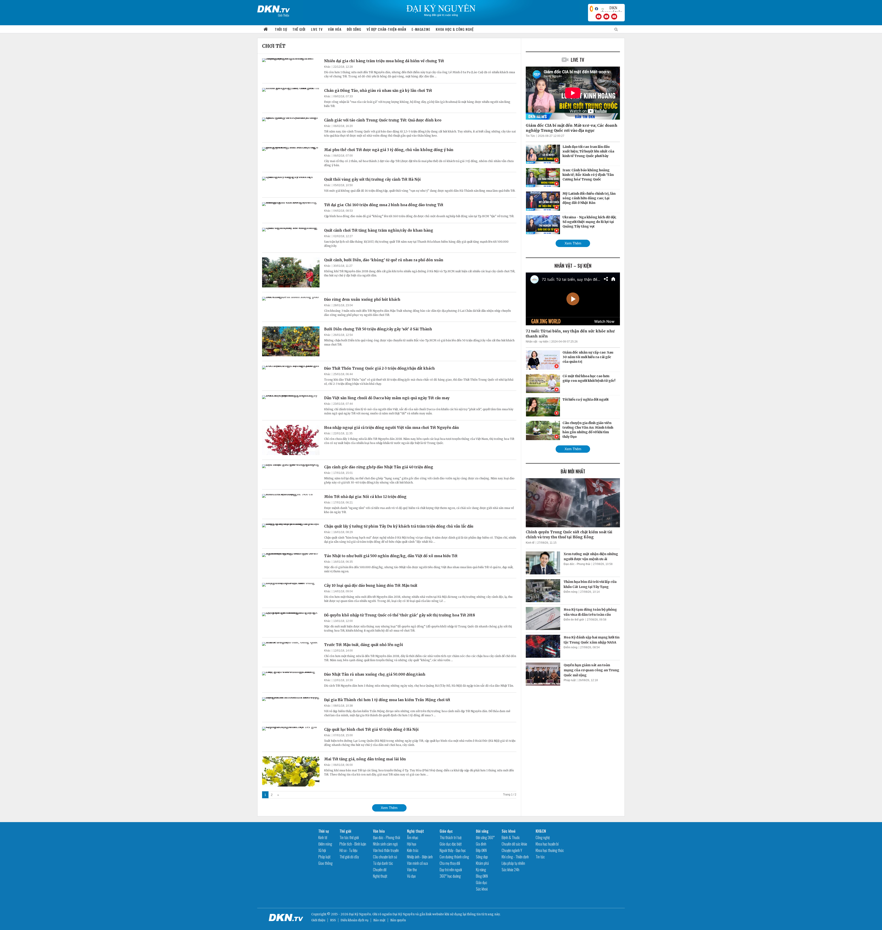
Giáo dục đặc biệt (451, 844)
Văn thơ (412, 869)
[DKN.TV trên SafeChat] (591, 9)
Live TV (316, 29)
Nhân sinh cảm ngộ (385, 844)
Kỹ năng (481, 869)
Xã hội (322, 850)
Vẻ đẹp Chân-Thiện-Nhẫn (386, 29)
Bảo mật (379, 920)
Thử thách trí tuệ (450, 837)
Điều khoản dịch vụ (354, 920)
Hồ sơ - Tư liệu (348, 850)
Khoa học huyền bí (547, 844)
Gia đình (481, 844)
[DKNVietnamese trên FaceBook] (596, 9)
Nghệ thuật (380, 876)
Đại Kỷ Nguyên (404, 914)
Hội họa (411, 844)
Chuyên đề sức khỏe (514, 844)
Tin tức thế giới (349, 837)
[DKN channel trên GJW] (611, 9)
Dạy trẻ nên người (451, 869)
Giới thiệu (318, 920)
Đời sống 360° (485, 837)
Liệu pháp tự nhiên (513, 863)
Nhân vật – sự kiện (572, 265)
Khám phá (482, 863)
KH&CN (541, 831)
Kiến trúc (412, 850)
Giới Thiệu (283, 15)
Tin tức (540, 857)
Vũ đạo (411, 876)
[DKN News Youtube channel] (599, 17)
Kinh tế (530, 542)
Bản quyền (398, 920)
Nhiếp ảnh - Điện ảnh (420, 857)
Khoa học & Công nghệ (454, 29)
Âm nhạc (412, 837)
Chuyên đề (379, 869)
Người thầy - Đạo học (453, 850)
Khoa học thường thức (550, 850)
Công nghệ (543, 837)
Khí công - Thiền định (515, 857)
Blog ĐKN (482, 876)
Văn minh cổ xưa (417, 863)
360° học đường (450, 876)
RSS (333, 920)
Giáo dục (446, 831)
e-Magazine (421, 29)
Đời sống (354, 29)
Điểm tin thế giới (574, 619)
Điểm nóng (570, 591)
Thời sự (281, 29)
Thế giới (298, 29)
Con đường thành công (454, 857)
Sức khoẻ (482, 889)
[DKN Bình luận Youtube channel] (606, 17)
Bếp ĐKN (481, 850)
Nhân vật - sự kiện (537, 341)
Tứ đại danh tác (383, 863)
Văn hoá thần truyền (386, 850)
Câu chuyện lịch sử (385, 857)
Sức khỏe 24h (510, 869)
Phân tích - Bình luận (352, 844)
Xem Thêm (389, 808)
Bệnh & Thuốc (511, 837)
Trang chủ (265, 29)
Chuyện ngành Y (512, 850)
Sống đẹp (482, 857)
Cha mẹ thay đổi (450, 863)
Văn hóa (334, 29)
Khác (327, 66)
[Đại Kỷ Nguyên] (273, 8)
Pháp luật (570, 680)
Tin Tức (530, 136)
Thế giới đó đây (349, 857)
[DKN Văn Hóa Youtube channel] (614, 17)
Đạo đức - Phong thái (577, 564)
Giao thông (325, 863)
